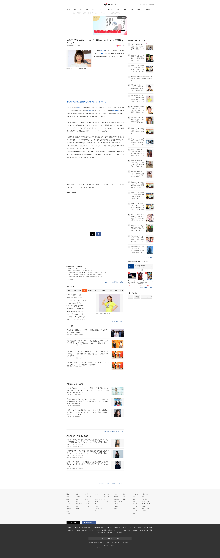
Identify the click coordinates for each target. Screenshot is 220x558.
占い (115, 530)
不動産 (141, 530)
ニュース (67, 9)
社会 (68, 496)
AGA (107, 532)
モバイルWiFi (91, 530)
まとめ (68, 503)
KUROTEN (77, 527)
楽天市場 (137, 297)
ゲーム (96, 501)
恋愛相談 (110, 530)
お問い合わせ (128, 542)
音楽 (77, 501)
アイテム (129, 527)
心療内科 (124, 527)
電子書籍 (119, 532)
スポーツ (94, 9)
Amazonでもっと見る (146, 287)
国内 (75, 9)
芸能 (87, 9)
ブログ (134, 527)
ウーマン (119, 530)
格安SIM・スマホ (148, 527)
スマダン (116, 496)
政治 (68, 501)
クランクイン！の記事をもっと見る (113, 282)
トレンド (102, 9)
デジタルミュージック (137, 266)
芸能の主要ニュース (117, 321)
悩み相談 (104, 530)
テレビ (150, 266)
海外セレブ (79, 503)
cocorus (98, 530)
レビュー (97, 496)
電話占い (140, 527)
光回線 (78, 530)
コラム (118, 9)
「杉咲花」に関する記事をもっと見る (112, 431)
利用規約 (96, 542)
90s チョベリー (118, 506)
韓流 (77, 506)
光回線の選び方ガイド (86, 527)
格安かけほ (84, 530)
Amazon (130, 297)
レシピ (124, 530)
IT (95, 503)
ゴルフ (87, 503)
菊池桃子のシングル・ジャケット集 (77, 268)
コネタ (106, 499)
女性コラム (116, 499)
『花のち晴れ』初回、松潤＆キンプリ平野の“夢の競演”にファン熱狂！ (86, 276)
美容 (151, 530)
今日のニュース (150, 9)
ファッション (98, 508)
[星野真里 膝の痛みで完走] (109, 303)
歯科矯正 (146, 530)
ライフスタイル (118, 501)
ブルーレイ (131, 266)
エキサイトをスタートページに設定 (110, 538)
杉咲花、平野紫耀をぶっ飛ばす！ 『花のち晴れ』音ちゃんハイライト (85, 274)
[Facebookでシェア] (98, 234)
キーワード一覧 (146, 503)
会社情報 (90, 542)
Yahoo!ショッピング (146, 297)
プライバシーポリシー (105, 542)
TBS (101, 53)
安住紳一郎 (116, 110)
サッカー (87, 501)
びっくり (106, 496)
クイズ (131, 9)
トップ (69, 290)
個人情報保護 (115, 542)
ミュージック (143, 266)
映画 (77, 499)
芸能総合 (78, 496)
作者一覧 (144, 499)
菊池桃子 (90, 110)
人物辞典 (144, 506)
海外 (81, 9)
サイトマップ (145, 508)
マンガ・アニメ (99, 499)
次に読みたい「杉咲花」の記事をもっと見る (111, 483)
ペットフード (101, 532)
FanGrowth (97, 527)
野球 (86, 499)
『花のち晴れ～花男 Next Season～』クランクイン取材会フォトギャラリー (87, 272)
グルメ (96, 506)
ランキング (140, 9)
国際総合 (69, 509)
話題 (124, 499)
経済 (68, 499)
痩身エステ (113, 532)
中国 (68, 511)
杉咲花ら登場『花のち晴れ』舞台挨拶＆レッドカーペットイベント (85, 270)
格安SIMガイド (71, 530)
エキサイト (151, 4)
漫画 (125, 9)
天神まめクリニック (115, 527)
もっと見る (149, 257)
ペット (106, 503)
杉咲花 (102, 50)
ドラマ (79, 108)
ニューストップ (143, 4)
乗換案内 (135, 530)
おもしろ (110, 9)
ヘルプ (143, 511)
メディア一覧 (145, 501)
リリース (144, 496)
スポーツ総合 (88, 496)
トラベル (116, 503)
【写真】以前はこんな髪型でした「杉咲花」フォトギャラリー (87, 102)
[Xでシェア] (92, 234)
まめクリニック (105, 527)
